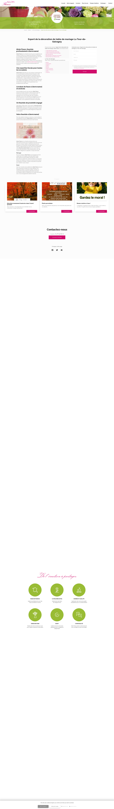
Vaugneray (48, 72)
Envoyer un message (57, 237)
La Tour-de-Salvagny (36, 30)
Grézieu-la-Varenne (49, 68)
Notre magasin (70, 3)
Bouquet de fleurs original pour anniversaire (53, 55)
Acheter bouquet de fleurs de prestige (52, 51)
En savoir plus (32, 211)
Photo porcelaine (47, 203)
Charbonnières (48, 63)
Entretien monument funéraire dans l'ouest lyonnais (20, 204)
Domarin (47, 67)
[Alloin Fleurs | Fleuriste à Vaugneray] (8, 3)
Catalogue (103, 3)
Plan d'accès (85, 3)
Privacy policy (73, 806)
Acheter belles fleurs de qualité (51, 50)
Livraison (78, 3)
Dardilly (47, 66)
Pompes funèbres (94, 3)
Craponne (47, 64)
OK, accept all (43, 806)
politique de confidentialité (80, 68)
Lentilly (47, 70)
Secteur (29, 30)
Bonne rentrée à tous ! (84, 203)
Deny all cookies (55, 806)
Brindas (47, 62)
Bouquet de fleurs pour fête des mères (52, 56)
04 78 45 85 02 (35, 24)
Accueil (63, 3)
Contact (110, 3)
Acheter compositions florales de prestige (53, 53)
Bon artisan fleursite (49, 54)
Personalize (65, 806)
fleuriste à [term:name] (32, 61)
